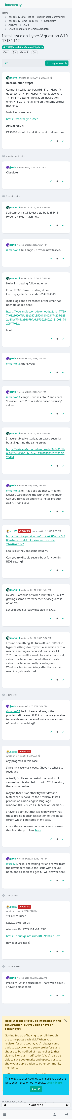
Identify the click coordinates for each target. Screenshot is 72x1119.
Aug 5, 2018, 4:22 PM (36, 167)
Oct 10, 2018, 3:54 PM (40, 638)
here (38, 830)
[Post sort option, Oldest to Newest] (7, 63)
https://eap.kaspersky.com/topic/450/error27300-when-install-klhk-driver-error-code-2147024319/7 (35, 540)
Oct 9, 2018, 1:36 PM (36, 485)
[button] (4, 1114)
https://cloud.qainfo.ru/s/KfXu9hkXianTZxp (33, 936)
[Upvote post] (51, 141)
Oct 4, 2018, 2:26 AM (36, 358)
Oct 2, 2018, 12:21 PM (36, 244)
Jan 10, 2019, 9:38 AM (36, 977)
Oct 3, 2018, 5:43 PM (40, 278)
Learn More (54, 1082)
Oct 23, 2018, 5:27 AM (26, 755)
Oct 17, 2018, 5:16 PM (36, 706)
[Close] (66, 1020)
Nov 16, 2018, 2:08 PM (26, 910)
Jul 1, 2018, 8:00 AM (39, 77)
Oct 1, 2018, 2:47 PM (40, 207)
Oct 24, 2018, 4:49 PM (36, 858)
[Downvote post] (63, 141)
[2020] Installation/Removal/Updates (24, 47)
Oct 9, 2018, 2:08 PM (51, 531)
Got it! (36, 1089)
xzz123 (13, 531)
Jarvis (13, 167)
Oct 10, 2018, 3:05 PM (40, 589)
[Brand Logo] (13, 5)
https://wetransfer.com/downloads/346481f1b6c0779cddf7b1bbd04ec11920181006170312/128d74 (35, 453)
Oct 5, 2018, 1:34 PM (36, 391)
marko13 (15, 77)
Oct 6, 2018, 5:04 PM (40, 433)
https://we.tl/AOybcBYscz (22, 119)
